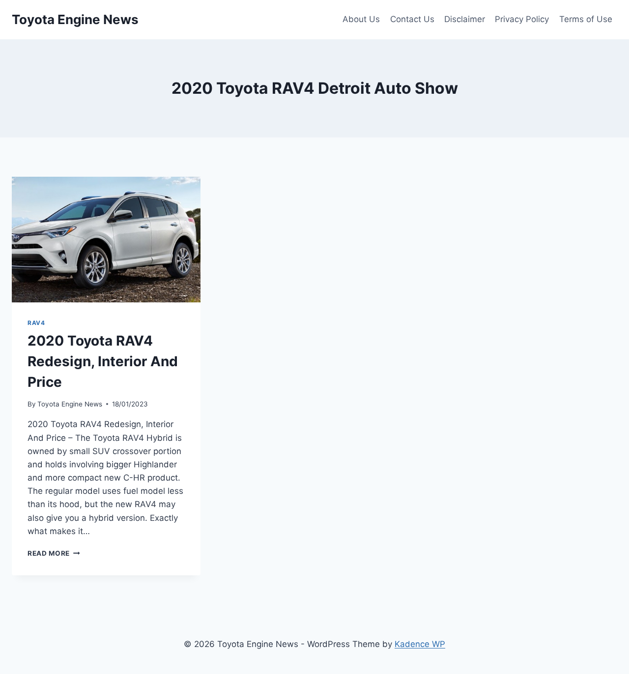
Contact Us (412, 19)
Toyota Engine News (69, 404)
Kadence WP (420, 644)
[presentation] (106, 239)
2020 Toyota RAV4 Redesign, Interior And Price (103, 361)
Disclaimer (464, 19)
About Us (361, 19)
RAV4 (36, 322)
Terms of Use (585, 19)
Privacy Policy (522, 19)
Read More (54, 553)
